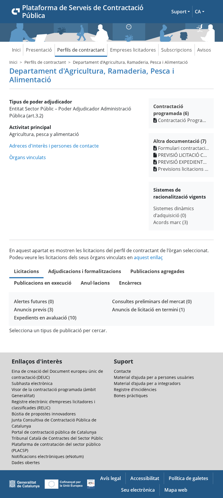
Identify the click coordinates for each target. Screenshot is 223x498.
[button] (180, 11)
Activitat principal (30, 127)
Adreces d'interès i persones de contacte (54, 146)
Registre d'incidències (135, 389)
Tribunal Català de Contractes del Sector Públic (57, 438)
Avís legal (110, 478)
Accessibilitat (144, 478)
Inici (16, 50)
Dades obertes (26, 462)
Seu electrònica (138, 490)
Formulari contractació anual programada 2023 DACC (183, 148)
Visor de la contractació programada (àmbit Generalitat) (54, 392)
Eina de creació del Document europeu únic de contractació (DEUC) (57, 374)
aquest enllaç (148, 257)
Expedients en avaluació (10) (45, 318)
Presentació (39, 50)
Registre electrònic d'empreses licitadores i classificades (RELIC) (53, 404)
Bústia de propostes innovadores (44, 414)
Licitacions (26, 271)
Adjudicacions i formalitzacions (84, 271)
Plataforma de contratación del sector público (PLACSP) (56, 447)
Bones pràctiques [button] (131, 395)
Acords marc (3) (170, 222)
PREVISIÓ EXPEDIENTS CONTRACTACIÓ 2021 (183, 162)
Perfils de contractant (81, 50)
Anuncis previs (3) (33, 309)
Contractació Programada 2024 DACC (183, 120)
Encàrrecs (130, 283)
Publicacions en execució (42, 283)
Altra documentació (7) (179, 141)
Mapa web (175, 490)
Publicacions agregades (157, 271)
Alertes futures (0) (34, 301)
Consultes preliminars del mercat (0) (152, 301)
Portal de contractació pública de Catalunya (54, 432)
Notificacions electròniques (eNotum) (48, 456)
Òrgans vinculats (27, 157)
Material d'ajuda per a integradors (147, 383)
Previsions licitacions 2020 (183, 169)
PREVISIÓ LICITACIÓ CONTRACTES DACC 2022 (183, 155)
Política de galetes (188, 478)
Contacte (122, 371)
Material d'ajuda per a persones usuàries (154, 377)
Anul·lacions (95, 283)
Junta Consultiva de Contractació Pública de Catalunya (54, 423)
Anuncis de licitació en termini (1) (148, 309)
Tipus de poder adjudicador (40, 102)
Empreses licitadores (133, 50)
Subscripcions (176, 50)
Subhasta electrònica (32, 383)
